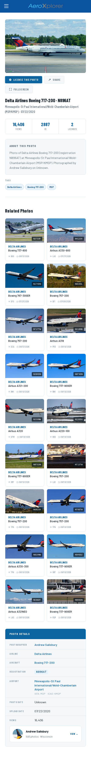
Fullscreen (19, 89)
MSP (52, 186)
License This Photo (23, 79)
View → (74, 733)
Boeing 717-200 (36, 186)
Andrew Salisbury (45, 644)
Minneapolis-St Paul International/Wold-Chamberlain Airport (55, 685)
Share (54, 79)
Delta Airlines (14, 186)
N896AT (41, 672)
